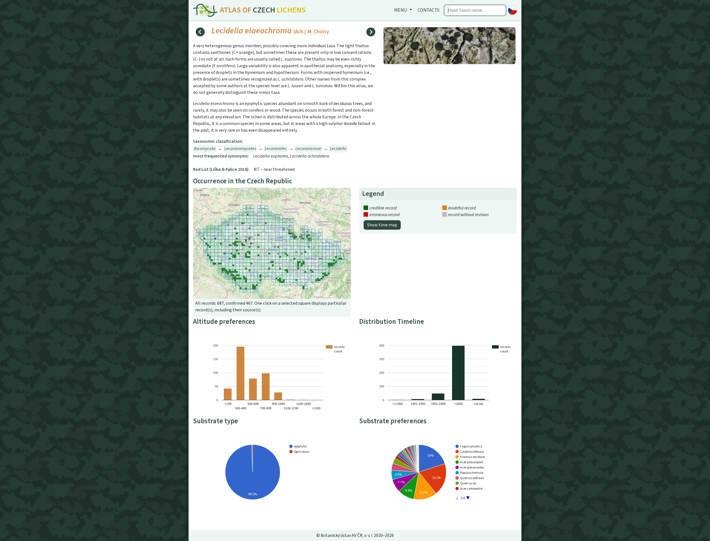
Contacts (428, 10)
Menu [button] (401, 10)
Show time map (382, 225)
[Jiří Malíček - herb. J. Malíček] (449, 45)
